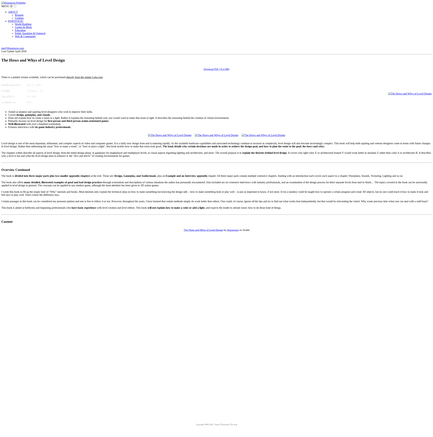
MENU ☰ (7, 6)
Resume (19, 15)
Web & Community (25, 36)
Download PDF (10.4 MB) (216, 69)
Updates (19, 18)
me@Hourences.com (12, 48)
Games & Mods (23, 27)
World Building (23, 24)
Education (20, 30)
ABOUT (13, 12)
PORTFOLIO (15, 21)
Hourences (233, 230)
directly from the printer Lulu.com (84, 77)
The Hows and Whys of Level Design (203, 230)
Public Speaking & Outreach (30, 33)
